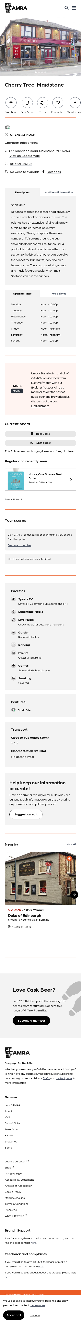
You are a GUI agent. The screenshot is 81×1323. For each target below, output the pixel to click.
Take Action (12, 1129)
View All (71, 843)
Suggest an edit (26, 814)
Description (22, 192)
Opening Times (22, 293)
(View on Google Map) (24, 155)
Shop (8, 1167)
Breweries (11, 1141)
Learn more (37, 1305)
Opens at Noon (22, 134)
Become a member (19, 545)
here (33, 1242)
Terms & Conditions (17, 1203)
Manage (35, 1315)
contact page (64, 1078)
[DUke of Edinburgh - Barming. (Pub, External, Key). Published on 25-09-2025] (40, 900)
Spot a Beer (43, 442)
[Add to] (69, 858)
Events (9, 1135)
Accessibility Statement (19, 1179)
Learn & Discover (15, 1161)
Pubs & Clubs (12, 1123)
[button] (74, 895)
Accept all (13, 1315)
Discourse (11, 1209)
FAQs (46, 1078)
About (8, 1110)
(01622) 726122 (21, 163)
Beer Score (43, 433)
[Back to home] (16, 8)
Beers (8, 1147)
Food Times (59, 293)
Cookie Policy (13, 1191)
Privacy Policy (13, 1173)
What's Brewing (15, 1215)
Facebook (54, 172)
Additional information (59, 192)
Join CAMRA (12, 1104)
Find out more (40, 406)
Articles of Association (18, 1185)
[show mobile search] (66, 8)
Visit (7, 1117)
